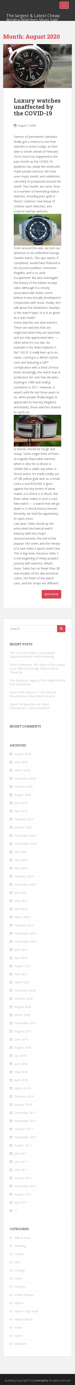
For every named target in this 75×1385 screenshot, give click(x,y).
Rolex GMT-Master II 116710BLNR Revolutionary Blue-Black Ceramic (33, 694)
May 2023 (21, 901)
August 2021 (22, 966)
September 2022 (25, 941)
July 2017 (20, 1153)
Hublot (19, 1254)
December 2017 (25, 1113)
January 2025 (23, 827)
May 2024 (21, 860)
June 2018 (21, 1064)
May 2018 (21, 1072)
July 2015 (20, 1202)
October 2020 (23, 999)
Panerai (20, 1287)
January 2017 (23, 1178)
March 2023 (22, 917)
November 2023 (25, 884)
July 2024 (20, 852)
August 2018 (22, 1047)
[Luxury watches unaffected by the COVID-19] (37, 66)
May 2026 (21, 762)
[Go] (61, 628)
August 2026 (22, 754)
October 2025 (23, 787)
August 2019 (22, 1031)
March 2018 (22, 1088)
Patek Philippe (24, 1295)
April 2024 (21, 868)
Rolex (18, 1327)
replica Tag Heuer (27, 1311)
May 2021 (21, 974)
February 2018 (24, 1096)
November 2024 (25, 835)
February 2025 (24, 819)
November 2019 (25, 1023)
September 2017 (25, 1137)
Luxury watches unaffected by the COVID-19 (37, 107)
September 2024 (25, 844)
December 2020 (25, 990)
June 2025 (21, 803)
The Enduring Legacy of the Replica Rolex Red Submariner (37, 682)
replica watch (23, 1319)
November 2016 (25, 1186)
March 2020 (22, 1015)
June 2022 (21, 950)
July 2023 (20, 893)
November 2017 (25, 1121)
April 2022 (21, 958)
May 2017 (21, 1170)
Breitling (20, 1246)
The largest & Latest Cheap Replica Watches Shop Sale (33, 17)
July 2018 (20, 1056)
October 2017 (23, 1129)
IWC (17, 1262)
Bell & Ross (22, 1238)
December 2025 (25, 778)
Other (18, 1278)
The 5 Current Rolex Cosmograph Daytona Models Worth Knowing (32, 655)
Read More (51, 594)
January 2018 (23, 1105)
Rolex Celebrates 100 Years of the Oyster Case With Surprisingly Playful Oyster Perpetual (37, 668)
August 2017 (22, 1145)
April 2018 (21, 1080)
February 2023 (24, 925)
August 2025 (22, 795)
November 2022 (25, 933)
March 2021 (22, 982)
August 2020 (22, 1007)
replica (19, 1303)
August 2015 (22, 1194)
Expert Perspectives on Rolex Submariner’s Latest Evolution (30, 706)
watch (19, 1336)
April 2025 (21, 811)
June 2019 (21, 1039)
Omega (20, 1270)
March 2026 (22, 770)
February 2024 (24, 876)
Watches (20, 1344)
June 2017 (21, 1162)
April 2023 (21, 909)
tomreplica (41, 1380)
